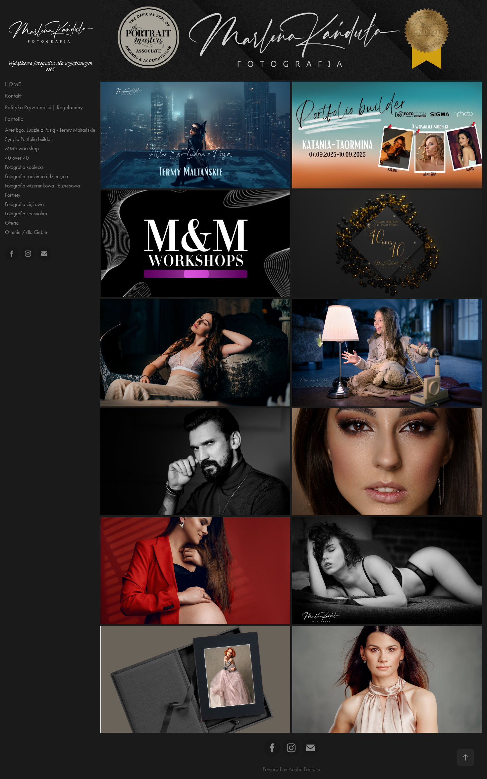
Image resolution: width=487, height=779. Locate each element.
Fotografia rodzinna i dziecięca (36, 176)
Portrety (12, 195)
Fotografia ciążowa (24, 204)
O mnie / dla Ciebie (26, 232)
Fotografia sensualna (26, 213)
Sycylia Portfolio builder (28, 139)
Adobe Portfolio (304, 769)
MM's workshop (22, 148)
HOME (13, 84)
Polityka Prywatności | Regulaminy (44, 107)
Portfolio (14, 118)
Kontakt (13, 95)
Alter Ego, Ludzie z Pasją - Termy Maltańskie (50, 130)
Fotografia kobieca (24, 167)
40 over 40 (17, 158)
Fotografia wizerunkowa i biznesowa (42, 185)
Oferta (12, 223)
